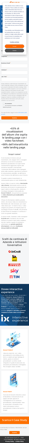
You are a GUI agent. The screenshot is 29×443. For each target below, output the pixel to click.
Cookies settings (14, 42)
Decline (14, 50)
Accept (14, 46)
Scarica (14, 432)
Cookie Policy (19, 441)
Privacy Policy (9, 441)
